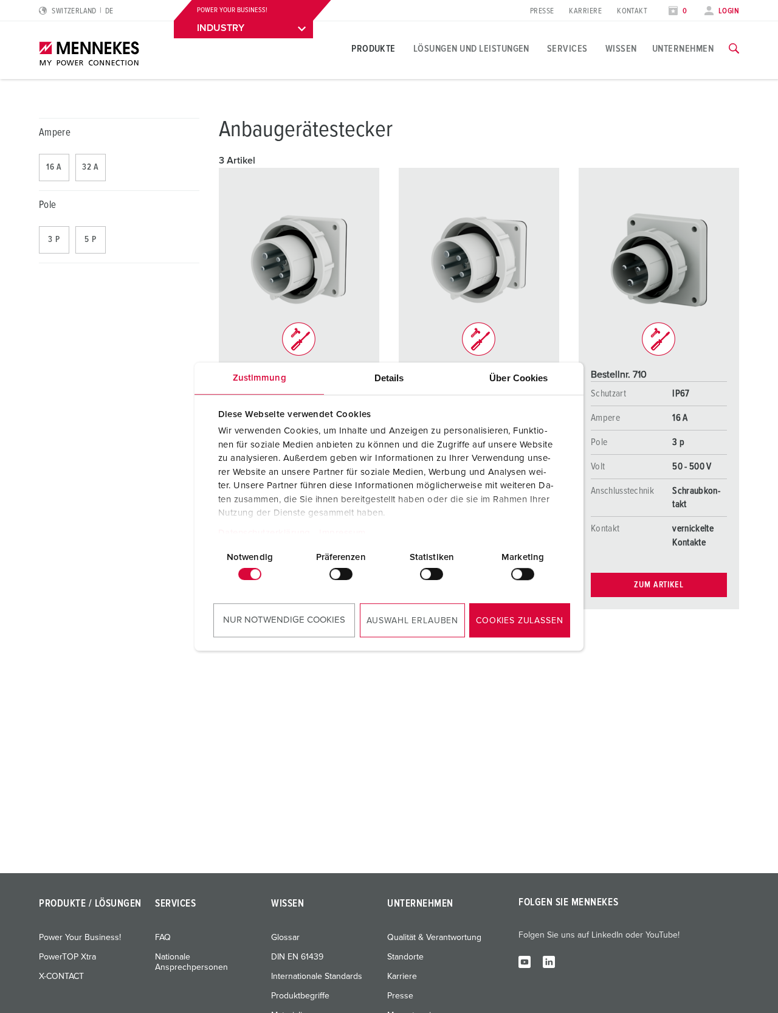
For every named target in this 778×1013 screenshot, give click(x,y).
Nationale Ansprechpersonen (191, 962)
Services (567, 49)
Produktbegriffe (300, 996)
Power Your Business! (80, 937)
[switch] (341, 574)
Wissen (621, 49)
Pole (47, 205)
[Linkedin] (549, 961)
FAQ (163, 937)
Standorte (405, 957)
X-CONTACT (61, 976)
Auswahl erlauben (412, 621)
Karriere (585, 11)
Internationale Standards (316, 976)
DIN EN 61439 (297, 957)
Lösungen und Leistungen (471, 49)
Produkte (373, 49)
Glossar (285, 937)
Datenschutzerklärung (264, 533)
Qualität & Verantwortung (434, 937)
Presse (542, 11)
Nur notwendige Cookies (284, 619)
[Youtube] (524, 961)
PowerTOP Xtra (67, 957)
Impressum (342, 533)
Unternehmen (683, 49)
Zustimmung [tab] (259, 377)
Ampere (55, 133)
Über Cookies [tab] (518, 378)
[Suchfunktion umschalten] (734, 49)
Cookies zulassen (519, 621)
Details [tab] (389, 378)
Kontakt (632, 11)
